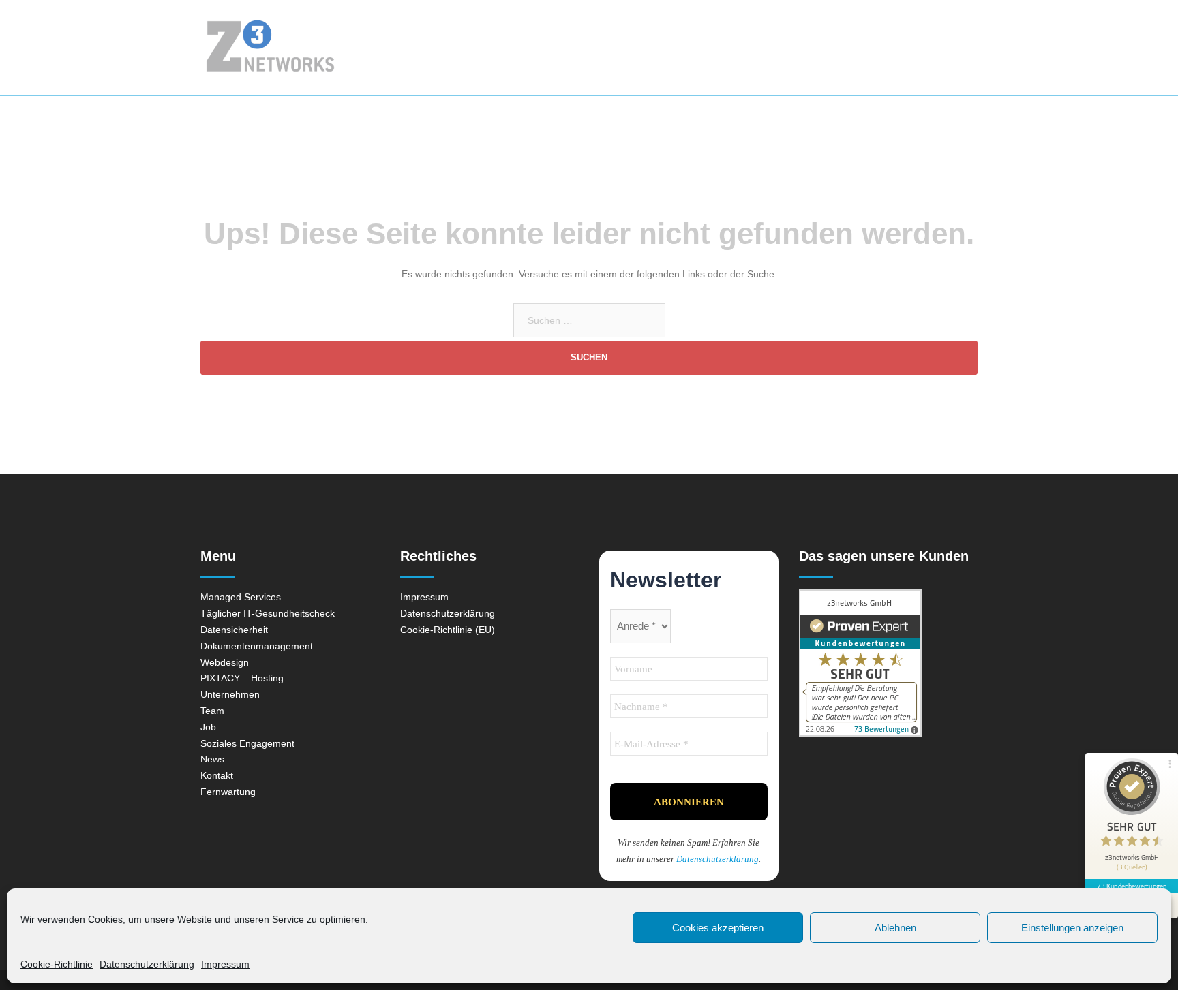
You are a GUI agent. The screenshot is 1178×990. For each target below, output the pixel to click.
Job (208, 727)
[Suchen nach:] (589, 320)
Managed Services (588, 47)
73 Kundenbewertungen (1131, 886)
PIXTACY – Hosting (242, 677)
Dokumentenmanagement (256, 645)
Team (212, 710)
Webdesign (683, 47)
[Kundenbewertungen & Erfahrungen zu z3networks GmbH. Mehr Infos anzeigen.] (888, 663)
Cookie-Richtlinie (56, 964)
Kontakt (881, 47)
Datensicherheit (234, 629)
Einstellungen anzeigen (1072, 927)
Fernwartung (941, 47)
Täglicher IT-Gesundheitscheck (267, 613)
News (837, 47)
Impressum (225, 964)
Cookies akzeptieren (718, 927)
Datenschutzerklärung (147, 964)
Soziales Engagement (247, 743)
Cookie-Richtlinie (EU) (447, 629)
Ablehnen (895, 927)
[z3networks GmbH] (301, 48)
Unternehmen (766, 47)
